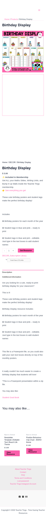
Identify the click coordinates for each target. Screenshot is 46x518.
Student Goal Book (10, 397)
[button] (40, 35)
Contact (23, 472)
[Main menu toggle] (39, 10)
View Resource (11, 453)
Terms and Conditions (23, 478)
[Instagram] (23, 497)
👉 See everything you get (14, 190)
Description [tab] (7, 272)
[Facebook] (20, 497)
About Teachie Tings (23, 469)
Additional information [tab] (11, 277)
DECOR (12, 162)
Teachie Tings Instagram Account (23, 484)
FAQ (23, 475)
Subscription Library (18, 256)
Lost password (23, 481)
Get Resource (26, 250)
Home (4, 162)
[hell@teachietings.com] (26, 497)
